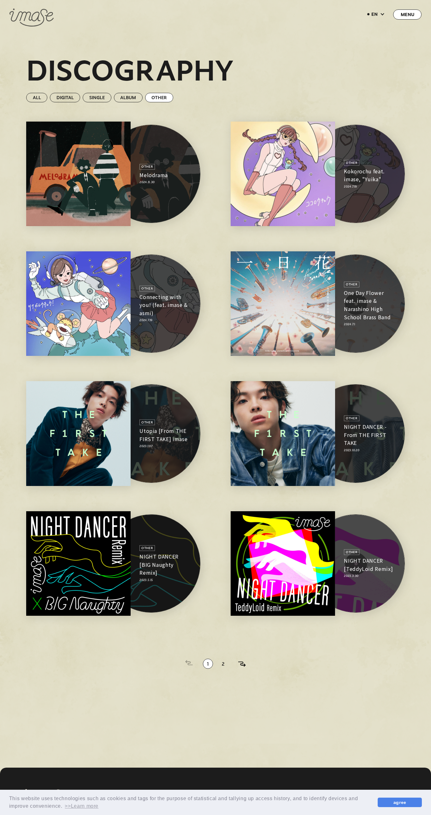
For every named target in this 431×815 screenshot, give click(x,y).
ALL (37, 97)
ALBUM (128, 97)
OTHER (159, 97)
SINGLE (97, 97)
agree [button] (399, 802)
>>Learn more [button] (81, 806)
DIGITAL (65, 97)
